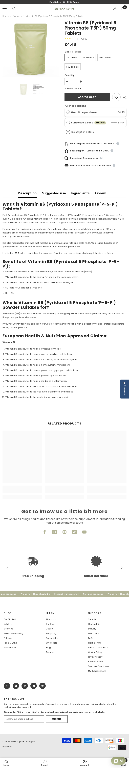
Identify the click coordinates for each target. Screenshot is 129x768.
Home (6, 16)
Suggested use (54, 193)
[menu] (5, 9)
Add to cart (87, 97)
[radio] (68, 112)
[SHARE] (123, 97)
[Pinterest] (64, 532)
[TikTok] (74, 532)
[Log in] (115, 8)
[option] (31, 48)
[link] (22, 491)
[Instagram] (54, 532)
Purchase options (75, 106)
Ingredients (80, 193)
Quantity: (69, 75)
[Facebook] (44, 532)
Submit (57, 719)
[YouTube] (84, 532)
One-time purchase (84, 112)
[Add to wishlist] (116, 97)
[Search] (14, 9)
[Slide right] (122, 568)
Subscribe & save (88, 122)
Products (17, 16)
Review (100, 193)
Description (27, 193)
